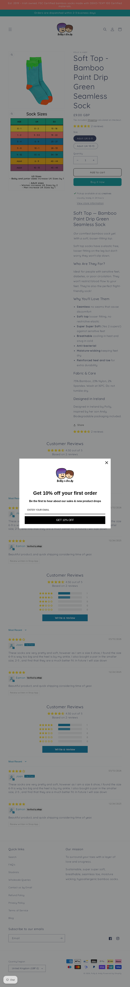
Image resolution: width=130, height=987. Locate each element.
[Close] (107, 463)
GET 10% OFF (65, 520)
